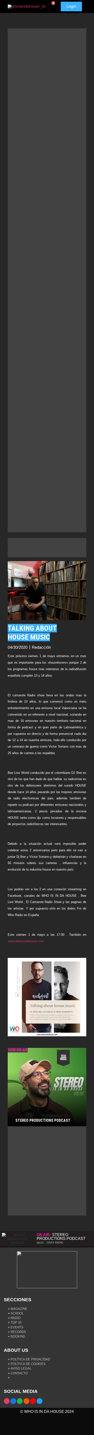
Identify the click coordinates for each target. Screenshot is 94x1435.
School (17, 1313)
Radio (15, 1318)
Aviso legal (21, 1368)
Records (18, 1332)
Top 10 (16, 1322)
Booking (18, 1336)
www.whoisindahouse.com (26, 941)
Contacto (19, 1373)
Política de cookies (28, 1364)
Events (17, 1327)
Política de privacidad (30, 1359)
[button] (85, 7)
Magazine (19, 1309)
